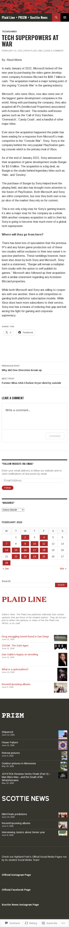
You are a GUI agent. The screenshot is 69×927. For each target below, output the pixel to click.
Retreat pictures (11, 753)
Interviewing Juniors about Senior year (23, 832)
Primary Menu (65, 17)
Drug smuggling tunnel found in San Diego (25, 636)
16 (25, 550)
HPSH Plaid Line (33, 51)
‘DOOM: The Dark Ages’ (15, 645)
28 (6, 562)
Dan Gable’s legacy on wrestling (20, 654)
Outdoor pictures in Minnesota (19, 763)
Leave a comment (54, 51)
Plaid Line (24, 600)
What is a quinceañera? (15, 669)
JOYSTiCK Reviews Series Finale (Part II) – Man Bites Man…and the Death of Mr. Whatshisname (26, 777)
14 (6, 550)
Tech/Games (9, 31)
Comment (55, 435)
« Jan (6, 568)
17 (34, 550)
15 (16, 550)
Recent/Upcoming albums (16, 684)
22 (16, 556)
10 (34, 543)
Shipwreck (7, 732)
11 (43, 543)
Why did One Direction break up (22, 368)
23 (25, 556)
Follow (7, 488)
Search (6, 581)
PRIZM (13, 716)
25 (43, 556)
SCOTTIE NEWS (25, 798)
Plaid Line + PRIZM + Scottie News (24, 17)
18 (43, 550)
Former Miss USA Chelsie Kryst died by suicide (31, 380)
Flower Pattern (10, 742)
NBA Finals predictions (14, 814)
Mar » (63, 568)
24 (34, 556)
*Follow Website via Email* (17, 463)
